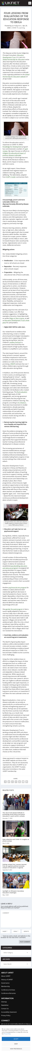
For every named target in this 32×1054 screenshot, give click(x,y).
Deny (16, 1044)
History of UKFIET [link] (7, 980)
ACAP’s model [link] (10, 177)
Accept (16, 1039)
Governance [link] (5, 983)
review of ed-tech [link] (15, 342)
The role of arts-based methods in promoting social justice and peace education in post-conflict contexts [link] (14, 814)
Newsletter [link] (5, 1005)
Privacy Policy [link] (7, 1034)
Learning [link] (22, 28)
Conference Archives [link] (8, 990)
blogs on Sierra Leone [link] (16, 318)
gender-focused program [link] (14, 609)
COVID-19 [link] (15, 28)
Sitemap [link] (4, 1002)
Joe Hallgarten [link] (16, 26)
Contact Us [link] (5, 1009)
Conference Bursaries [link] (8, 993)
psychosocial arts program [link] (17, 588)
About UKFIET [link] (5, 976)
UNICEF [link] (12, 364)
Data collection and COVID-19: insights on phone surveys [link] (16, 840)
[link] (10, 3)
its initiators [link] (22, 403)
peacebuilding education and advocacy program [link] (15, 567)
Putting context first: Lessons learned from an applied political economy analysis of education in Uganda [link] (14, 866)
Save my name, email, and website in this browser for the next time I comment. (15, 936)
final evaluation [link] (22, 392)
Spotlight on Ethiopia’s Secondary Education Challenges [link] (13, 891)
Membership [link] (5, 986)
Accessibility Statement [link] (9, 1012)
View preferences (16, 1049)
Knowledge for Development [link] (12, 147)
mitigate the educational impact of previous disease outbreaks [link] (14, 154)
